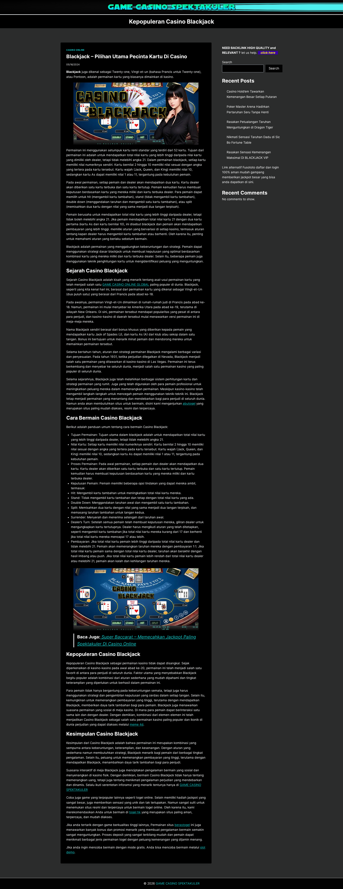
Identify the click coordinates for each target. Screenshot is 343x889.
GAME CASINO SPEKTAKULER (178, 883)
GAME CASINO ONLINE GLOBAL (125, 284)
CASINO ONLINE (75, 50)
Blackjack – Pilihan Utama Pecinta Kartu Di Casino (126, 56)
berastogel (182, 825)
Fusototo (249, 167)
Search (227, 62)
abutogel (189, 403)
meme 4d (136, 724)
